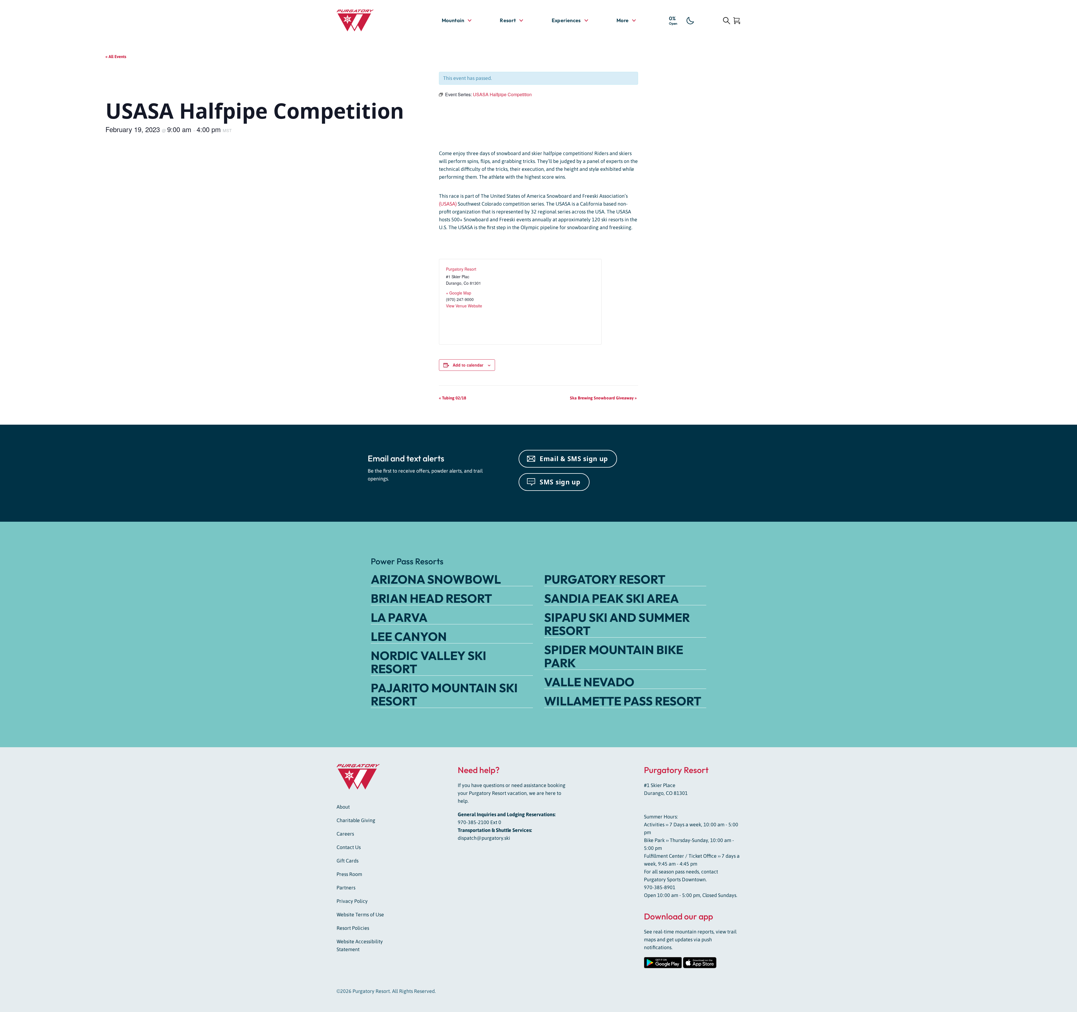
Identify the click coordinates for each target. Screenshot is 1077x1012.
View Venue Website (464, 306)
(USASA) (448, 204)
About (343, 807)
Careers (345, 834)
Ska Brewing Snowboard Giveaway (603, 397)
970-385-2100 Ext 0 (479, 822)
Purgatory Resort (461, 269)
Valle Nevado (589, 681)
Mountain (453, 20)
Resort (508, 20)
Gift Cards (347, 861)
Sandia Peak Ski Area (611, 598)
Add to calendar (468, 365)
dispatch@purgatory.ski (484, 838)
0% (673, 20)
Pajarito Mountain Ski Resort (444, 694)
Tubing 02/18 (452, 397)
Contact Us (349, 847)
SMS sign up (560, 481)
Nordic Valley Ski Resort (428, 662)
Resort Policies (353, 928)
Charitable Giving (356, 820)
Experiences (566, 20)
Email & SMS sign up (574, 458)
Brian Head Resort (431, 598)
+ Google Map (458, 293)
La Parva (399, 617)
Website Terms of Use (360, 914)
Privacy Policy (352, 901)
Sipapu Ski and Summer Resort (617, 624)
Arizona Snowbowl (436, 579)
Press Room (349, 874)
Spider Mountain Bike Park (613, 656)
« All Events (115, 56)
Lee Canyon (409, 636)
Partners (346, 888)
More (626, 20)
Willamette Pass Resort (622, 701)
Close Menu (1066, 52)
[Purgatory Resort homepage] (369, 20)
